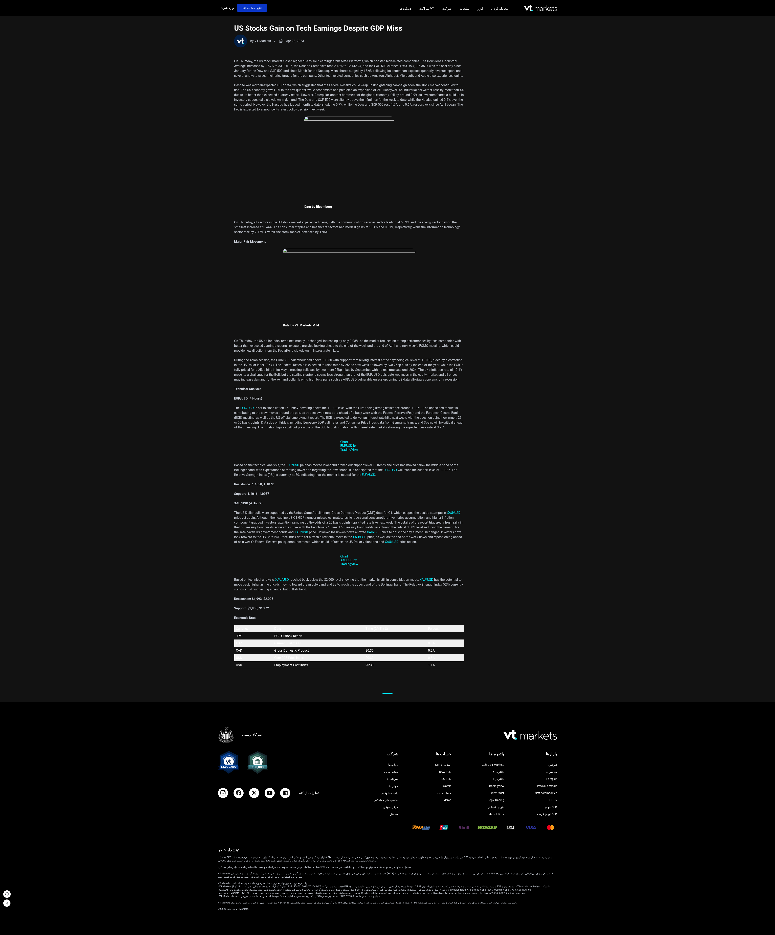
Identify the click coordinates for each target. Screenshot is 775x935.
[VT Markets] (540, 8)
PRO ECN (445, 778)
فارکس (552, 764)
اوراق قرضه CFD (547, 814)
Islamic (446, 786)
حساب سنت (444, 793)
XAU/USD (454, 513)
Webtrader (497, 793)
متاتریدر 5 (498, 771)
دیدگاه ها (405, 9)
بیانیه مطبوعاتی (389, 793)
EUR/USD (247, 408)
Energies (551, 778)
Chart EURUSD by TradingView (349, 445)
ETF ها (553, 800)
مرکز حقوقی (390, 807)
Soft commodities (546, 793)
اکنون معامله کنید (252, 7)
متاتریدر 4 (498, 778)
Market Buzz (496, 814)
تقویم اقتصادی (496, 807)
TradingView (496, 786)
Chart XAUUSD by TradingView (349, 560)
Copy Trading (496, 800)
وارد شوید (227, 8)
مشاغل (394, 814)
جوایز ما (393, 786)
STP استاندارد (443, 764)
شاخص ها (551, 771)
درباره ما (393, 764)
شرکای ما (392, 778)
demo (447, 800)
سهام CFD (551, 807)
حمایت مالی (391, 771)
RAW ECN (445, 771)
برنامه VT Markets (493, 764)
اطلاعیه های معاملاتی (386, 800)
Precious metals (547, 786)
